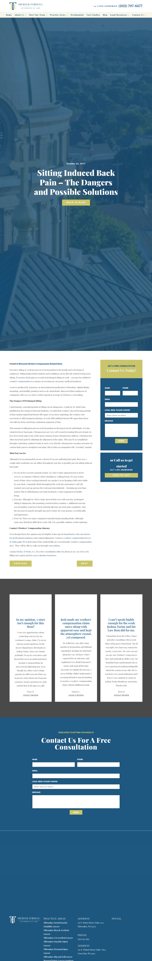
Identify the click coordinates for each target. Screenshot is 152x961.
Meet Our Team (37, 15)
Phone (126, 388)
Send (121, 441)
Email (108, 399)
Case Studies (93, 15)
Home (9, 15)
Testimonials (77, 15)
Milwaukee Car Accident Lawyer (58, 937)
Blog (105, 15)
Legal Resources (118, 15)
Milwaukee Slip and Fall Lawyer (58, 956)
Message (109, 421)
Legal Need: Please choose (118, 410)
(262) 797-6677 (121, 475)
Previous (20, 563)
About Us (19, 15)
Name (108, 388)
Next (84, 563)
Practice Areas (57, 15)
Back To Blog (76, 202)
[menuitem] (9, 15)
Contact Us (138, 15)
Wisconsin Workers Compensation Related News (40, 364)
